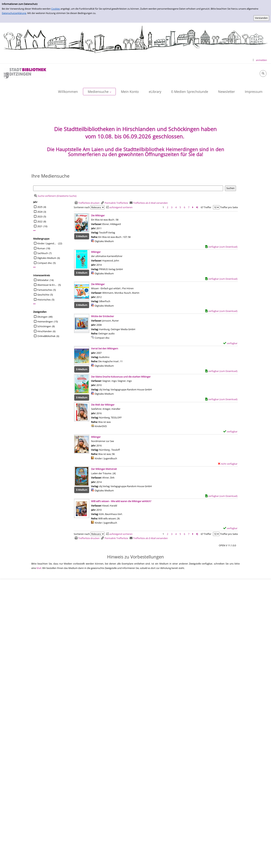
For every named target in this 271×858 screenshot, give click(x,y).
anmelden (261, 60)
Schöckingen (44, 326)
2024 (39, 211)
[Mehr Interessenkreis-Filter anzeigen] (34, 304)
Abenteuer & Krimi (47, 284)
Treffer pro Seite (229, 207)
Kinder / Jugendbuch (47, 243)
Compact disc (44, 263)
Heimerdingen (45, 321)
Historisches (44, 299)
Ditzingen (42, 316)
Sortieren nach (82, 207)
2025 (39, 207)
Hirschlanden (44, 331)
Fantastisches (44, 289)
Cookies (55, 8)
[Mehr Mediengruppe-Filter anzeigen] (34, 267)
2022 (39, 221)
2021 (39, 226)
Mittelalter (43, 280)
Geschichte (43, 294)
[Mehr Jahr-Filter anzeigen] (34, 230)
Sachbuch (42, 253)
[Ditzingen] (25, 73)
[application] (99, 91)
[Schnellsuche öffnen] (263, 73)
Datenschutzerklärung (14, 13)
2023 (39, 216)
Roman (41, 248)
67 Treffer (206, 207)
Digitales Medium (46, 258)
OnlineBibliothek (46, 336)
